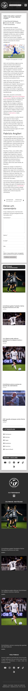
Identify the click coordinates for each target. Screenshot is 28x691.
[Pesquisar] (22, 5)
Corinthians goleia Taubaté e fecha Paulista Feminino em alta (13, 306)
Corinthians (20, 185)
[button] (26, 5)
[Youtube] (5, 668)
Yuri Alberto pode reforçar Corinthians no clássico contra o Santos (12, 340)
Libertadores (12, 113)
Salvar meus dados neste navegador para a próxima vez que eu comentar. (13, 254)
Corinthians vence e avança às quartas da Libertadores (12, 385)
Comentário (7, 217)
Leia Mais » (5, 309)
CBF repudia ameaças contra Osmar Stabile (14, 419)
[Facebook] (14, 668)
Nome (5, 235)
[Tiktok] (23, 462)
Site (4, 246)
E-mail (5, 240)
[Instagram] (10, 668)
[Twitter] (18, 668)
